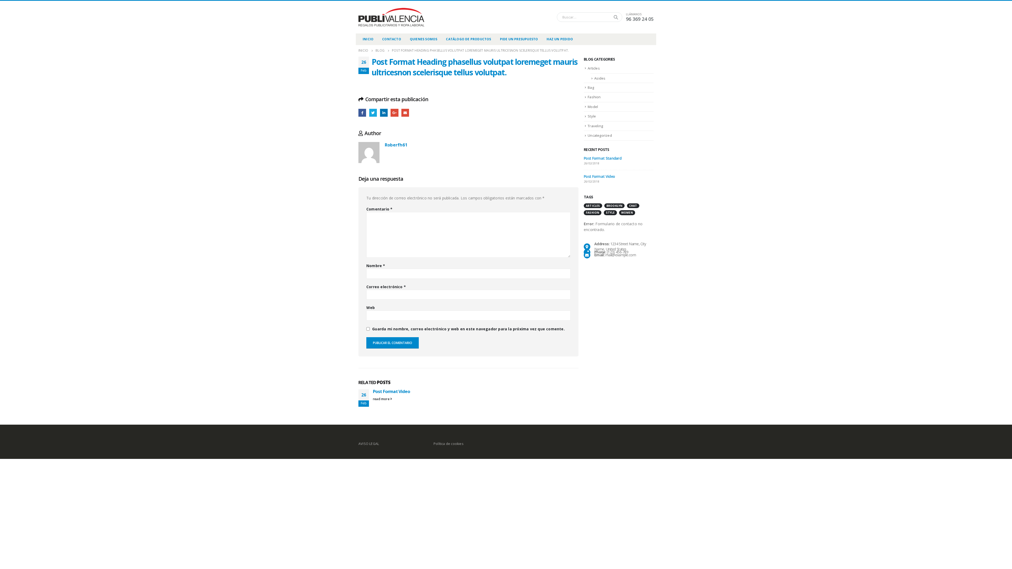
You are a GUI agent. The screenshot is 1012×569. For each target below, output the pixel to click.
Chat (633, 206)
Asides (599, 78)
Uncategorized (600, 135)
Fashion (594, 97)
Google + (394, 112)
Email (405, 112)
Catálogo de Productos (468, 39)
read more (381, 399)
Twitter (373, 112)
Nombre (375, 265)
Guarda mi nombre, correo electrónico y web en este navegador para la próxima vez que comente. (468, 328)
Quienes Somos (423, 39)
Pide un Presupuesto (519, 39)
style (610, 212)
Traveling (595, 126)
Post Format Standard (602, 158)
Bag (591, 87)
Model (593, 106)
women (627, 212)
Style (592, 116)
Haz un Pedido (560, 39)
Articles (594, 68)
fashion (592, 212)
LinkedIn (384, 112)
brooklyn (614, 206)
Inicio (368, 39)
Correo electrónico (386, 286)
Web (370, 307)
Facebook (362, 112)
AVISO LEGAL (368, 444)
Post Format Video (391, 391)
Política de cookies (449, 444)
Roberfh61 (396, 145)
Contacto (391, 39)
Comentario (379, 209)
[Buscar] (616, 17)
